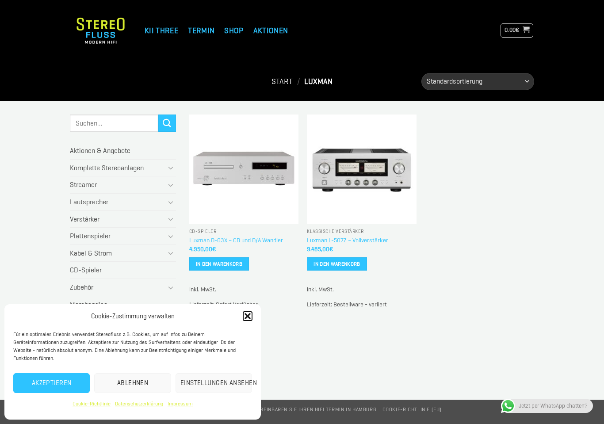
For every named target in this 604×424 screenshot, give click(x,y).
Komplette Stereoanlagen (107, 167)
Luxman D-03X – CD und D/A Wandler (236, 240)
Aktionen (270, 30)
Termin (201, 30)
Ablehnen (133, 382)
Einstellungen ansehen (216, 382)
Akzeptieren (52, 382)
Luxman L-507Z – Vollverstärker (347, 240)
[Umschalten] (170, 167)
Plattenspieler (90, 236)
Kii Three (161, 30)
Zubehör (81, 287)
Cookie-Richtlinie (92, 403)
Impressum (180, 403)
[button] (247, 316)
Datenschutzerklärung (139, 403)
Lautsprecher (89, 201)
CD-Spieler (86, 270)
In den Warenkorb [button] (219, 263)
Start (282, 81)
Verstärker (84, 219)
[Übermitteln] (167, 123)
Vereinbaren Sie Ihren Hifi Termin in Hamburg (315, 409)
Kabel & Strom (91, 253)
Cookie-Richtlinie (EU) (412, 409)
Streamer (83, 184)
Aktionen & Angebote (100, 150)
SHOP (233, 30)
